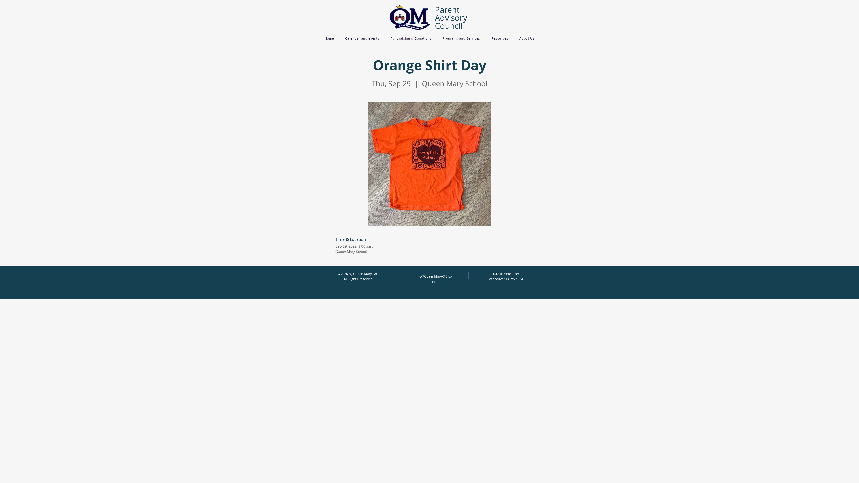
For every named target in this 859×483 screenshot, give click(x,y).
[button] (411, 38)
